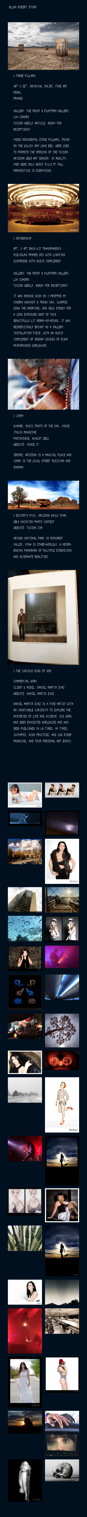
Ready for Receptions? (52, 286)
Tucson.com (34, 529)
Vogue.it (33, 445)
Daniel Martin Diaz (40, 695)
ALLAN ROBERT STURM (22, 8)
